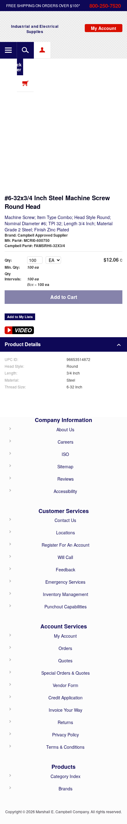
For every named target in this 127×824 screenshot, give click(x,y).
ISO (65, 454)
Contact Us (65, 520)
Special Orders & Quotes (65, 673)
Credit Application (65, 697)
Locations (65, 532)
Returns (65, 722)
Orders (65, 648)
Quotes (65, 660)
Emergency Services (65, 582)
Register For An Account (65, 545)
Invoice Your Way (65, 710)
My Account (65, 636)
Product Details (23, 344)
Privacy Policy (65, 734)
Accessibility (65, 491)
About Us (65, 429)
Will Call (65, 557)
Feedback (65, 569)
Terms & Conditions (65, 747)
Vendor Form (65, 685)
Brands (65, 788)
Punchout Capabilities (65, 606)
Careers (65, 442)
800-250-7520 (105, 5)
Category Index (65, 776)
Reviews (65, 479)
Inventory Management (65, 594)
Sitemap (65, 466)
